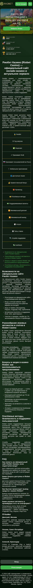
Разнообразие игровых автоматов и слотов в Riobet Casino (17, 257)
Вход (16, 562)
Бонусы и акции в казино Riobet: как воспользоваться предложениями (17, 261)
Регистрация (21, 4)
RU (30, 4)
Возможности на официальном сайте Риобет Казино (16, 253)
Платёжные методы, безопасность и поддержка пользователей (17, 266)
